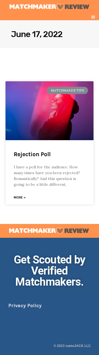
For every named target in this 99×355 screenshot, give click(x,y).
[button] (93, 17)
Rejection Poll (32, 154)
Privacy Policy (25, 305)
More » (20, 197)
